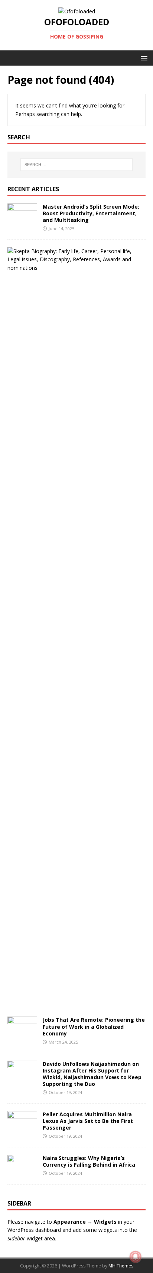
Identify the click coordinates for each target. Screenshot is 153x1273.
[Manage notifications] (135, 1257)
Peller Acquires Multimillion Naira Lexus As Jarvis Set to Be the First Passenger (88, 1121)
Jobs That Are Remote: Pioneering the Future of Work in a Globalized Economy (94, 1026)
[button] (142, 57)
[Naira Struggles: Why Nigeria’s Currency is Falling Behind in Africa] (22, 1172)
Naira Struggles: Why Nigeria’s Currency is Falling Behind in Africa (89, 1161)
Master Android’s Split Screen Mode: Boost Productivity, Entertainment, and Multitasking (91, 213)
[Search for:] (76, 164)
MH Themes (120, 1266)
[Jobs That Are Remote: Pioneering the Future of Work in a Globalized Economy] (22, 1034)
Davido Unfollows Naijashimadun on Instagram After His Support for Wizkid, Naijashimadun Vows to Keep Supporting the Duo (92, 1074)
